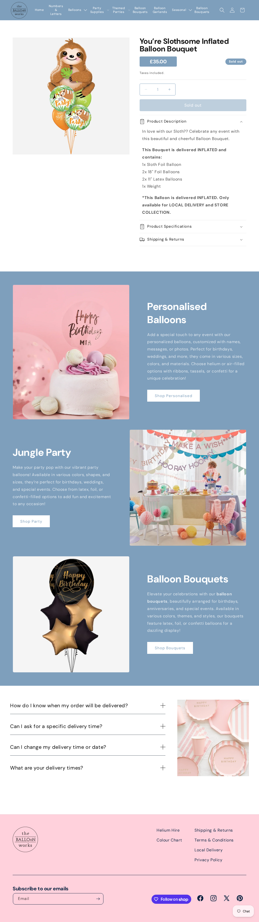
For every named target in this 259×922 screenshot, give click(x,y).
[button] (222, 10)
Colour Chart (169, 840)
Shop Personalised (173, 395)
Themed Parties (118, 10)
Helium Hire (168, 830)
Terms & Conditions (214, 840)
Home (39, 10)
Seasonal (179, 10)
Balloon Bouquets (140, 10)
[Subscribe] (97, 899)
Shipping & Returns (214, 830)
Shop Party (31, 521)
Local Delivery (209, 850)
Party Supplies (97, 10)
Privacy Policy (208, 859)
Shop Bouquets (170, 648)
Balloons (74, 10)
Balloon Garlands (160, 10)
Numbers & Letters (56, 10)
